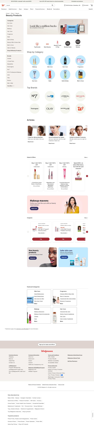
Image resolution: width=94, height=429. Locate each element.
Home (7, 13)
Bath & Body (10, 39)
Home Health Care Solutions (23, 403)
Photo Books (21, 421)
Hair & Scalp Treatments (66, 319)
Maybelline (10, 64)
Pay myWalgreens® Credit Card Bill (17, 372)
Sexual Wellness (38, 406)
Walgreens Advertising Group (75, 355)
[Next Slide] (87, 176)
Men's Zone (10, 45)
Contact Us (12, 362)
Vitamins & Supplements (27, 409)
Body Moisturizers (39, 296)
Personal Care (28, 406)
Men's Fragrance (64, 296)
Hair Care (9, 31)
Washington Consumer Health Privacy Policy (56, 377)
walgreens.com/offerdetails (22, 328)
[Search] (53, 5)
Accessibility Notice (53, 362)
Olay (8, 77)
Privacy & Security (52, 365)
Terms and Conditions (53, 355)
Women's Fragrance (65, 301)
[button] (85, 5)
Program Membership (14, 367)
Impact (30, 360)
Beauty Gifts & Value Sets (13, 42)
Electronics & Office (13, 400)
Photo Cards (33, 418)
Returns (11, 358)
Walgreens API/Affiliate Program (36, 367)
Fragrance (10, 34)
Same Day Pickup (12, 424)
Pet (22, 406)
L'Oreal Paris (10, 61)
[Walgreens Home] (3, 5)
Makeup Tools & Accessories (41, 314)
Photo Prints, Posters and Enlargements (18, 418)
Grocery (39, 400)
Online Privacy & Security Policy (56, 373)
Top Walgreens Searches (14, 411)
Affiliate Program (32, 371)
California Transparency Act (35, 364)
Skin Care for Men (39, 298)
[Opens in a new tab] (57, 204)
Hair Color (63, 316)
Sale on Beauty (11, 47)
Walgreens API (32, 369)
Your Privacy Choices (54, 375)
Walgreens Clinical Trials (74, 358)
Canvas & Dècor (12, 421)
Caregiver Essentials (26, 398)
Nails (8, 37)
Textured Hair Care (65, 311)
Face (35, 319)
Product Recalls (52, 358)
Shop (12, 13)
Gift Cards (33, 400)
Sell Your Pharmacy (72, 361)
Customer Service (13, 355)
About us (30, 357)
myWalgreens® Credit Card (16, 369)
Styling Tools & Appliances (67, 314)
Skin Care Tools (38, 301)
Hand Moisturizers (39, 294)
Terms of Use (61, 384)
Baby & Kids (11, 398)
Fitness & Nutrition (24, 400)
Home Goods (11, 403)
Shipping (11, 357)
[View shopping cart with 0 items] (91, 5)
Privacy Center (52, 367)
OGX (8, 75)
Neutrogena (10, 66)
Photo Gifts (39, 421)
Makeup (9, 28)
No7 (8, 69)
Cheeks (36, 316)
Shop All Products (23, 424)
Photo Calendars (30, 421)
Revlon (9, 80)
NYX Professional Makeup (14, 72)
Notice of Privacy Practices (34, 384)
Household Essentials (38, 403)
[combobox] (28, 5)
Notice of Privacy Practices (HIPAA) (55, 370)
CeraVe (9, 58)
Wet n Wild (10, 83)
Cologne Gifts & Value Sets (67, 294)
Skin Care (9, 26)
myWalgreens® (12, 365)
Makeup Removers (39, 311)
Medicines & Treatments (14, 406)
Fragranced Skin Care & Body (68, 298)
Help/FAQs (11, 360)
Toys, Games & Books (13, 409)
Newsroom (31, 358)
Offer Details (51, 357)
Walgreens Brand (39, 409)
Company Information (33, 355)
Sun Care (9, 23)
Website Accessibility (53, 360)
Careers (30, 362)
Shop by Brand (26, 411)
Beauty (17, 13)
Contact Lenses (36, 398)
